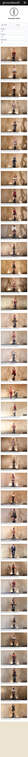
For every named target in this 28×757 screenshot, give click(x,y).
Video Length (4, 39)
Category (3, 29)
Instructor (3, 34)
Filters (5, 25)
